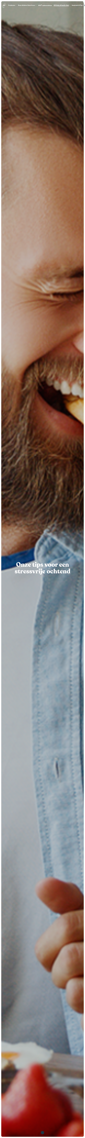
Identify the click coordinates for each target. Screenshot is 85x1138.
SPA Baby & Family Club (61, 5)
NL (84, 2)
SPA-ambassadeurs (45, 5)
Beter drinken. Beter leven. (26, 5)
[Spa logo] (4, 5)
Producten (11, 5)
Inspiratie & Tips (77, 5)
